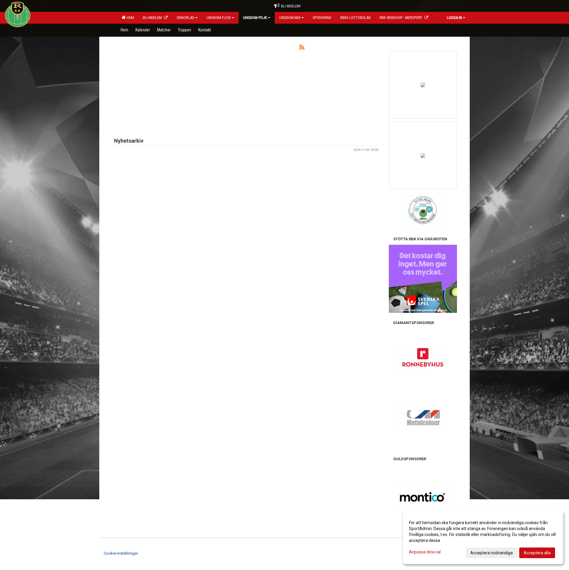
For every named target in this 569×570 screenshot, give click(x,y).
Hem (129, 17)
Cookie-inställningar (121, 553)
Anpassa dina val (425, 552)
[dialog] (483, 537)
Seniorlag (185, 17)
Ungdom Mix (290, 17)
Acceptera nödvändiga (491, 552)
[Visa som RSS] (301, 48)
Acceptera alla (537, 552)
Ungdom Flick (219, 17)
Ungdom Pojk (255, 17)
